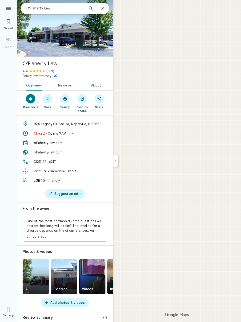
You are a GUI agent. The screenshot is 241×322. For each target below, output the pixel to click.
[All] (36, 276)
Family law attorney (37, 76)
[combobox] (55, 8)
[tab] (33, 85)
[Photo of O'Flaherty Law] (65, 28)
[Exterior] (64, 276)
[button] (65, 133)
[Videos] (92, 276)
